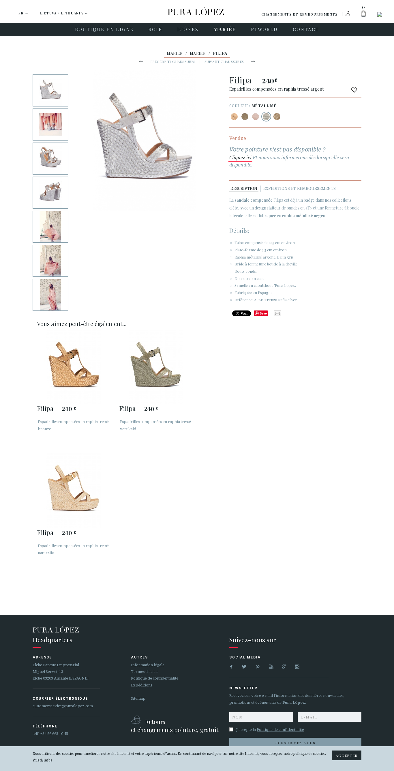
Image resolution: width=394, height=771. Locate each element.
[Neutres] (255, 116)
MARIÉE (175, 53)
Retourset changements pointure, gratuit (174, 725)
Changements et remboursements (299, 14)
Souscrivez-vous (295, 742)
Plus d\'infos (42, 760)
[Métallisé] (234, 116)
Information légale (147, 665)
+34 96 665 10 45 (54, 733)
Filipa (45, 408)
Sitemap (138, 698)
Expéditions (141, 685)
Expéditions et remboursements (299, 188)
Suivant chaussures (224, 61)
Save (263, 313)
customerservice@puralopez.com (63, 706)
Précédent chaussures (173, 61)
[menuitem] (104, 29)
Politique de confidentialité (154, 678)
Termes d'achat (144, 671)
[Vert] (245, 116)
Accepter (347, 755)
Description (243, 188)
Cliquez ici (240, 157)
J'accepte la (270, 729)
